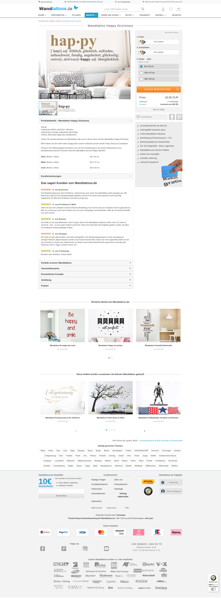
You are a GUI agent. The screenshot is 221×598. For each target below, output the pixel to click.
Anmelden (61, 496)
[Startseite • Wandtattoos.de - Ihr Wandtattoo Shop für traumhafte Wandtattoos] (59, 8)
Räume (41, 15)
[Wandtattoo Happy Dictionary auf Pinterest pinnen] (178, 117)
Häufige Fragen (98, 480)
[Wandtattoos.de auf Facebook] (42, 548)
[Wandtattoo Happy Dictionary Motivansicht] (67, 108)
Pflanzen (76, 15)
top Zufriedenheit (123, 2)
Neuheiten (176, 15)
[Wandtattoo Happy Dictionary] (85, 64)
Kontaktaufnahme (99, 484)
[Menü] (217, 575)
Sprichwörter (57, 15)
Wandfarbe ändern (171, 32)
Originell (159, 15)
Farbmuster (96, 489)
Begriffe (90, 15)
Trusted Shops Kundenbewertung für (91, 518)
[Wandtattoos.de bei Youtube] (106, 548)
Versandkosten (98, 493)
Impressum (96, 501)
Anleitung (173, 482)
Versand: (142, 104)
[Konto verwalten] (163, 9)
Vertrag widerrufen (123, 495)
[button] (109, 358)
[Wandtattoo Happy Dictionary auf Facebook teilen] (171, 117)
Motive (128, 15)
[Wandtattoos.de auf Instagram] (85, 548)
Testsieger (120, 515)
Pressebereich (120, 484)
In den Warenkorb (157, 89)
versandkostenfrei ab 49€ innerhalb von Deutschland (160, 441)
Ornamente (145, 15)
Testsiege (118, 489)
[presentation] (76, 430)
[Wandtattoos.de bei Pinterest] (64, 548)
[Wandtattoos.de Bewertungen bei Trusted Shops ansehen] (148, 495)
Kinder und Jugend (109, 15)
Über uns (118, 480)
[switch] (213, 589)
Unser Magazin (174, 491)
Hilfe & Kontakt (46, 2)
